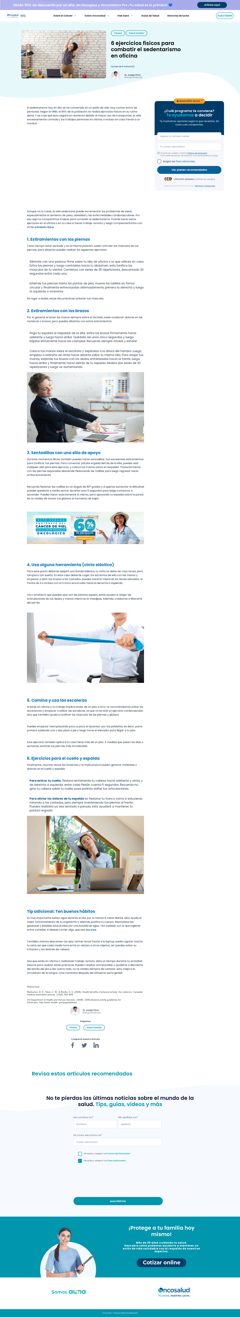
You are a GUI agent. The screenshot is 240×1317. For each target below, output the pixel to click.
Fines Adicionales (116, 1160)
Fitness (118, 33)
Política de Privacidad (118, 1153)
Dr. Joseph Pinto (133, 75)
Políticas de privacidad (197, 153)
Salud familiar (136, 33)
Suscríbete (224, 15)
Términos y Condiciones (205, 185)
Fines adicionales (185, 161)
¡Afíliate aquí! (212, 5)
